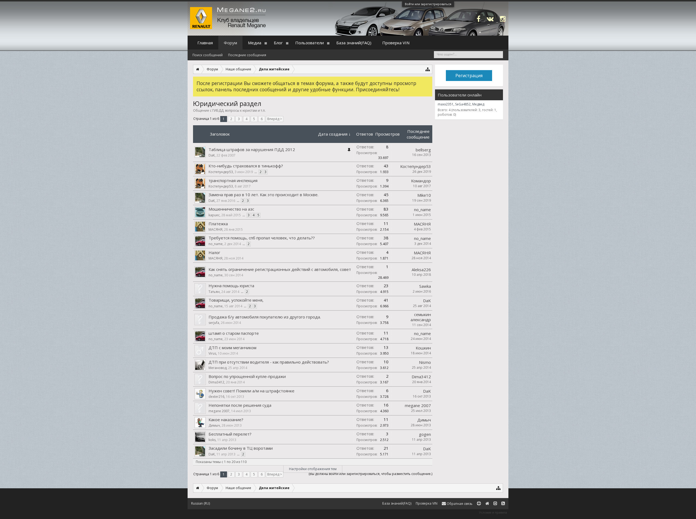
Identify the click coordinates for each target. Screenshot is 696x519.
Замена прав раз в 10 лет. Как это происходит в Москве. (263, 194)
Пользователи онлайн (459, 95)
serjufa (214, 322)
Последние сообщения (247, 55)
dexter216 (216, 396)
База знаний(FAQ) (353, 42)
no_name (422, 209)
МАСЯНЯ (215, 229)
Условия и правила (493, 512)
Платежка (218, 223)
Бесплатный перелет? (230, 434)
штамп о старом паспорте (234, 333)
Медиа (254, 42)
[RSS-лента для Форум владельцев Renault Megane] (503, 503)
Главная (205, 42)
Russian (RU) (200, 503)
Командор (421, 180)
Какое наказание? (226, 419)
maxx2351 (445, 104)
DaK (212, 155)
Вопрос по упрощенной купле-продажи (247, 376)
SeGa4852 (463, 104)
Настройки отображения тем (313, 469)
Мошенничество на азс (231, 209)
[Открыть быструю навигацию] (427, 69)
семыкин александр (421, 317)
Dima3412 (216, 382)
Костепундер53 (221, 172)
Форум (230, 42)
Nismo (425, 362)
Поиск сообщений (207, 55)
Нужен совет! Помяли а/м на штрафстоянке (251, 390)
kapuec (214, 215)
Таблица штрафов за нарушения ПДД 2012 (252, 149)
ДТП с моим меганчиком (232, 347)
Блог (278, 42)
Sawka (425, 286)
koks (212, 439)
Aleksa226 (421, 269)
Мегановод (217, 367)
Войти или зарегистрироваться (428, 4)
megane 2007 (219, 411)
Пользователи (309, 42)
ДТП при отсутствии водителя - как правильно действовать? (269, 362)
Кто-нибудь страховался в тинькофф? (246, 165)
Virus (212, 353)
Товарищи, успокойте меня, (236, 300)
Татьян (214, 291)
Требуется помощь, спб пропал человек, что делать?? (262, 237)
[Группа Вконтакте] (490, 18)
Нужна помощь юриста (231, 285)
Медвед (478, 104)
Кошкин (423, 348)
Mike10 (424, 195)
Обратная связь (459, 503)
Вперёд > (274, 119)
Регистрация (469, 76)
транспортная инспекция (233, 180)
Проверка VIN (395, 42)
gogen (425, 434)
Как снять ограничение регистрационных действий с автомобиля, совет (280, 269)
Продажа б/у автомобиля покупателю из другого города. (265, 317)
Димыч (214, 425)
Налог (214, 252)
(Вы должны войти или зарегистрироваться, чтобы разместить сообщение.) (370, 473)
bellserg (423, 149)
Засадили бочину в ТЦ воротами (241, 448)
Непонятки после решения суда (240, 405)
